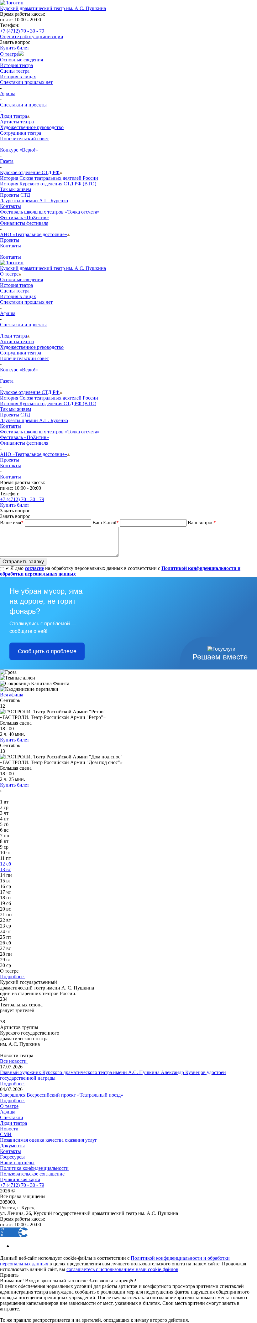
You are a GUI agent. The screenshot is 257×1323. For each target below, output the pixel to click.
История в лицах (18, 76)
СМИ (6, 1134)
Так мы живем (15, 189)
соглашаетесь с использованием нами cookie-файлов (122, 1269)
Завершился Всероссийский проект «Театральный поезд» (61, 1095)
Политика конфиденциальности (34, 1168)
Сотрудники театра (20, 133)
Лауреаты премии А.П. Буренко (34, 200)
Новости (9, 1128)
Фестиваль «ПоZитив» (24, 217)
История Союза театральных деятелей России (49, 178)
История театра (16, 65)
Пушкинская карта (20, 1179)
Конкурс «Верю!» (19, 149)
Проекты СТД (15, 195)
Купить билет (14, 47)
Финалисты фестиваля (24, 223)
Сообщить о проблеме (47, 651)
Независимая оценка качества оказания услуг (48, 1140)
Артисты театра (17, 121)
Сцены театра (14, 71)
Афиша (7, 93)
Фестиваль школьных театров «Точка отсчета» (50, 211)
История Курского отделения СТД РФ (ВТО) (48, 183)
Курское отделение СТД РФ (30, 172)
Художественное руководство (32, 127)
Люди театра (13, 116)
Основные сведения (21, 59)
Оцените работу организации (31, 36)
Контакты (10, 206)
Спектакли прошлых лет (26, 82)
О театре (9, 54)
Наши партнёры (17, 1162)
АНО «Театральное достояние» (33, 234)
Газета (6, 161)
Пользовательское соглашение (32, 1173)
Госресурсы (12, 1157)
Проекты (9, 240)
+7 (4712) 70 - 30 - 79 (22, 31)
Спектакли (11, 1117)
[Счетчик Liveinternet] (42, 1235)
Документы (12, 1145)
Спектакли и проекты (23, 104)
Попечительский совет (24, 138)
